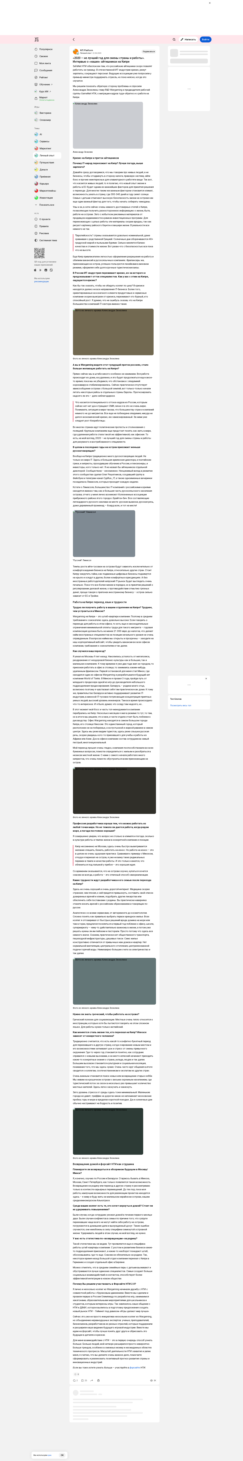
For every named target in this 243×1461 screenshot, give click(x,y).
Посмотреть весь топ (180, 705)
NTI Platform (86, 50)
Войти (205, 39)
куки (49, 1455)
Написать (190, 39)
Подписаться (149, 51)
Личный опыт (86, 53)
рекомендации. (41, 281)
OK (62, 1455)
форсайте (135, 1367)
